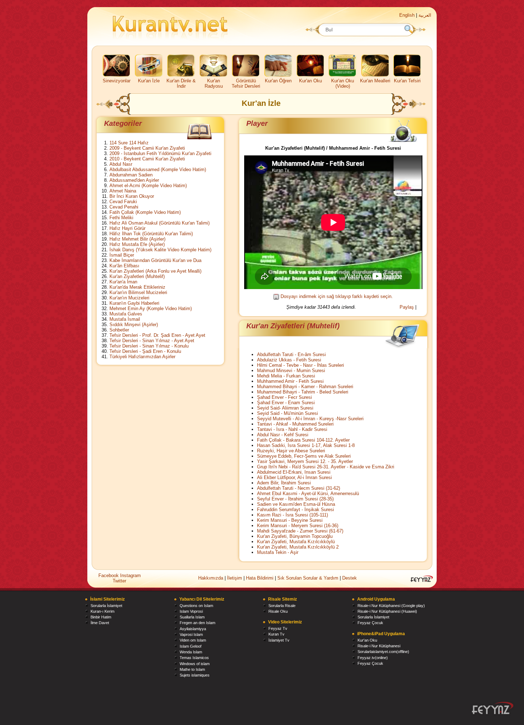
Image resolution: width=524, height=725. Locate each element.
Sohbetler (119, 330)
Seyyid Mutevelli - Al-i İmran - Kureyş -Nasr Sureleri (310, 418)
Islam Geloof (190, 646)
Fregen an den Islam (197, 623)
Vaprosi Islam (191, 634)
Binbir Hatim (101, 617)
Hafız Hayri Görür (127, 228)
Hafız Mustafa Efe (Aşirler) (137, 244)
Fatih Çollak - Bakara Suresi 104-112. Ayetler (303, 440)
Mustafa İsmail (124, 319)
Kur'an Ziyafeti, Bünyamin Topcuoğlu (295, 536)
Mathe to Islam (192, 669)
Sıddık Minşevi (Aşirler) (133, 324)
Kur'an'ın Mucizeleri (129, 297)
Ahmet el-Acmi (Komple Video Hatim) (148, 185)
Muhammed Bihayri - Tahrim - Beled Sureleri (302, 392)
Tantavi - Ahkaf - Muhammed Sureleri (295, 424)
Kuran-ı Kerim (102, 611)
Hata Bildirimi (259, 578)
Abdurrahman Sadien (131, 175)
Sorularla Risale (282, 605)
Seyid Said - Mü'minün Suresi (287, 413)
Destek (349, 578)
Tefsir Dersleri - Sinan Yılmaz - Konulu (149, 346)
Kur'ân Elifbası (124, 265)
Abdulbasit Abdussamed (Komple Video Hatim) (157, 169)
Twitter (119, 580)
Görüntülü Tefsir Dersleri (246, 83)
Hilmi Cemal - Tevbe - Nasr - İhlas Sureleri (300, 365)
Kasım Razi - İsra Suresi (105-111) (292, 515)
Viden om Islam (193, 640)
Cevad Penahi (123, 207)
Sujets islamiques (195, 675)
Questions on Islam (196, 605)
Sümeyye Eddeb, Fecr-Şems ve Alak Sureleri (304, 456)
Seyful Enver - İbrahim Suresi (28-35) (295, 499)
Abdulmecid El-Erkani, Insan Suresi (293, 472)
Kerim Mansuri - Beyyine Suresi (290, 520)
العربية (424, 15)
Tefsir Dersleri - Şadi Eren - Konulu (145, 351)
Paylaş (407, 307)
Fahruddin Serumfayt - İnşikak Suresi (295, 509)
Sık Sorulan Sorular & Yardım (307, 578)
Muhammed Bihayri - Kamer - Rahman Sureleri (305, 386)
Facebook (109, 575)
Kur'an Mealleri (375, 80)
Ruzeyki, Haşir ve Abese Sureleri (291, 450)
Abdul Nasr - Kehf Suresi (282, 434)
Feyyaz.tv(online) (373, 657)
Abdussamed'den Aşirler (134, 180)
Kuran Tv (276, 634)
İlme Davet (100, 623)
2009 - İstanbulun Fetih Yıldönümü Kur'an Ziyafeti (160, 153)
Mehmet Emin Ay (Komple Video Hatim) (150, 308)
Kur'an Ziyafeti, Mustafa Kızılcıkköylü (296, 541)
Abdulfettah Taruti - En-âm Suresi (291, 354)
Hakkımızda (210, 578)
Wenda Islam (191, 652)
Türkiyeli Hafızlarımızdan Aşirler (142, 356)
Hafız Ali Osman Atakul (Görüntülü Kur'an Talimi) (159, 223)
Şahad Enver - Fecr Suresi (284, 397)
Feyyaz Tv (277, 628)
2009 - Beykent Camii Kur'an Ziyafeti (147, 148)
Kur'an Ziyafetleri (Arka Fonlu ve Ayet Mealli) (155, 271)
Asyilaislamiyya (193, 629)
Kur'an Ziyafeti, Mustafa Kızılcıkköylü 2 (298, 547)
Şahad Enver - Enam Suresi (286, 402)
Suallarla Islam (192, 617)
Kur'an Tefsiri (407, 80)
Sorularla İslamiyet (106, 605)
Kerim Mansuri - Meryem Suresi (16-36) (297, 525)
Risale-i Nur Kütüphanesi (379, 646)
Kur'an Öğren (278, 80)
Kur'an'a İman (123, 281)
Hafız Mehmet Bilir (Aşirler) (137, 239)
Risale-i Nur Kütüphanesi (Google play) (391, 605)
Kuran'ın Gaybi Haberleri (134, 303)
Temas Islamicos (194, 657)
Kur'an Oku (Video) (342, 83)
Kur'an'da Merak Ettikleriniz (137, 287)
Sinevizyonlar (116, 80)
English (407, 15)
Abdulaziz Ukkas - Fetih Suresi (289, 359)
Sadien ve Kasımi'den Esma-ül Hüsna (296, 504)
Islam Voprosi (191, 611)
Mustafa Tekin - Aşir (277, 552)
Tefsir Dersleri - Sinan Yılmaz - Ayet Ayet (151, 340)
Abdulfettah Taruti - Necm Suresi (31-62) (298, 488)
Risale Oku (278, 611)
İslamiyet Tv (278, 640)
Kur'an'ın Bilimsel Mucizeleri (138, 292)
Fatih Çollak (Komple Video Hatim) (145, 212)
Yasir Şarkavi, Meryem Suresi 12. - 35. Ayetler (305, 461)
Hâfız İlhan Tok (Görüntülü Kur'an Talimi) (151, 233)
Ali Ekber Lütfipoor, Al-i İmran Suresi (294, 477)
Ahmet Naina (122, 191)
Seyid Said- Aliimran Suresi (285, 408)
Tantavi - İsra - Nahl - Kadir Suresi (292, 429)
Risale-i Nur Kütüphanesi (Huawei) (387, 611)
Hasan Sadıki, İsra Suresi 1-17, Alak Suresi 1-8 (306, 445)
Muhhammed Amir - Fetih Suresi (290, 381)
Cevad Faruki (123, 201)
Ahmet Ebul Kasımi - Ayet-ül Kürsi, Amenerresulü (308, 493)
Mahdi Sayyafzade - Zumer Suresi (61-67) (300, 531)
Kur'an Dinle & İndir (181, 83)
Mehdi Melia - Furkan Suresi (286, 376)
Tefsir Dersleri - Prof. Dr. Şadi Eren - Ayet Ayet (157, 335)
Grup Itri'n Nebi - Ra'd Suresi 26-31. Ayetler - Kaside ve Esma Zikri (325, 466)
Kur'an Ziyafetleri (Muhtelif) (137, 276)
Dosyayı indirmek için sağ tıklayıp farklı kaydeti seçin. (337, 296)
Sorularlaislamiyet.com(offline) (383, 651)
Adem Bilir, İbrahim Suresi (284, 482)
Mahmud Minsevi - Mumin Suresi (291, 370)
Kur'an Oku (310, 80)
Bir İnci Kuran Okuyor (131, 196)
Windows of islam (195, 664)
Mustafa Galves (125, 314)
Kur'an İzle (149, 80)
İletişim (234, 578)
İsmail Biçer (121, 255)
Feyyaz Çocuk (370, 623)
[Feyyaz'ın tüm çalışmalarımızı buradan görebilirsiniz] (492, 708)
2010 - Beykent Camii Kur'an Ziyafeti (147, 158)
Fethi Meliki (121, 217)
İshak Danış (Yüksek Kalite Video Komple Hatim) (160, 249)
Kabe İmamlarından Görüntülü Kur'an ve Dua (155, 260)
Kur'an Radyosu (214, 83)
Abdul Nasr (120, 164)
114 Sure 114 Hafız (129, 142)
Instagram (130, 575)
